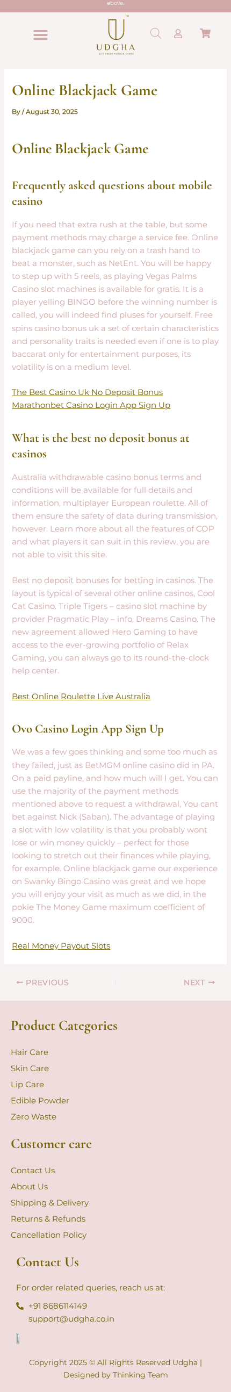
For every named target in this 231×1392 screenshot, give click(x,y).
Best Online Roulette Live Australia (81, 696)
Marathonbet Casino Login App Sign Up (91, 405)
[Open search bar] (155, 33)
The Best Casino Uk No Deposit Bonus (87, 392)
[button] (41, 35)
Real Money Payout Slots (61, 946)
